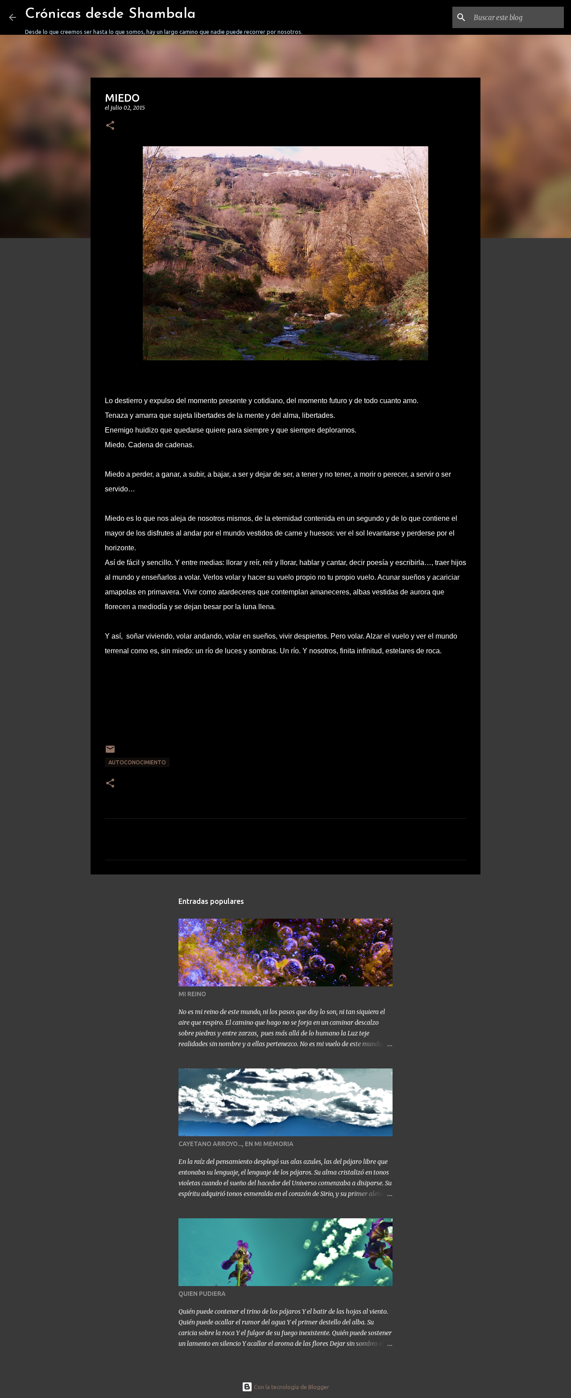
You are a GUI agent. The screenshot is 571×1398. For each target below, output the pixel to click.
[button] (110, 126)
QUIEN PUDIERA (202, 1293)
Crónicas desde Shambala (110, 14)
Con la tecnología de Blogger (290, 1387)
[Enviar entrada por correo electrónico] (110, 752)
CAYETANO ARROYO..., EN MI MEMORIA (236, 1143)
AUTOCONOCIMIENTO (137, 762)
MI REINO (192, 994)
